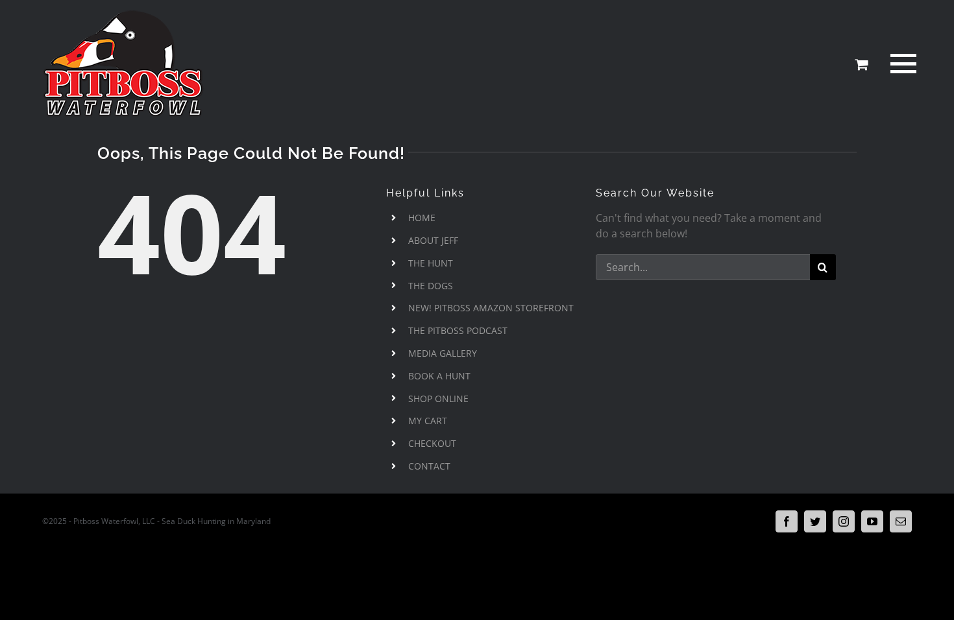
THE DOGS (430, 286)
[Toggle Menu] (901, 63)
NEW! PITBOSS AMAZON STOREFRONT (491, 308)
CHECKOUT (432, 443)
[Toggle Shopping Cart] (861, 64)
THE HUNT (430, 263)
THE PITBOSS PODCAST (458, 330)
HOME (421, 217)
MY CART (427, 420)
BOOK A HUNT (439, 376)
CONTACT (429, 466)
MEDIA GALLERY (442, 353)
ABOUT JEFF (433, 240)
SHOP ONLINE (438, 398)
